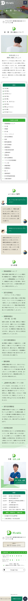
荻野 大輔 (16, 459)
